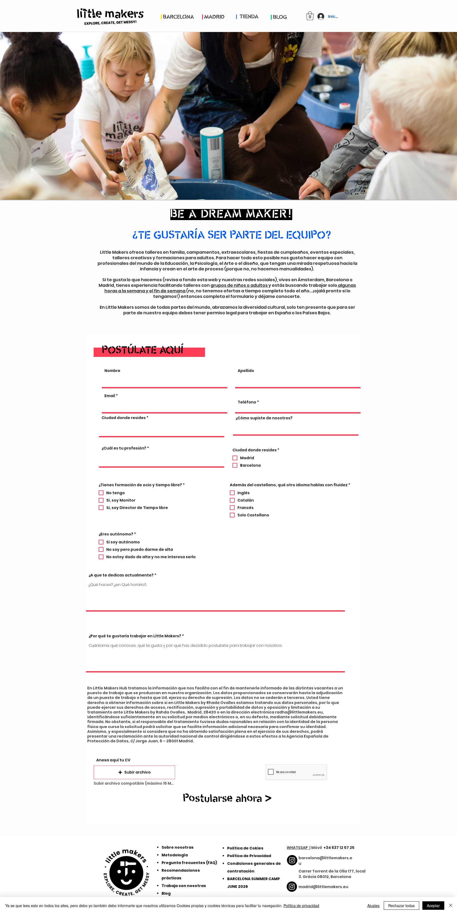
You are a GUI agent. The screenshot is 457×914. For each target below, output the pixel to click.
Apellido (246, 370)
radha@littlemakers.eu (299, 712)
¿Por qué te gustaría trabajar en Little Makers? (135, 636)
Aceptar (433, 905)
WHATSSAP (298, 847)
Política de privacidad (301, 905)
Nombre (112, 370)
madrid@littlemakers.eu (323, 886)
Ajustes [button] (373, 905)
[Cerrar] (450, 905)
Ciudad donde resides (124, 418)
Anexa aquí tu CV (113, 760)
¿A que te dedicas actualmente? (121, 575)
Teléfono (247, 402)
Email (109, 396)
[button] (310, 15)
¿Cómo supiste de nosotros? (264, 418)
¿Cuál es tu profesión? (124, 448)
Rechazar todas (401, 905)
